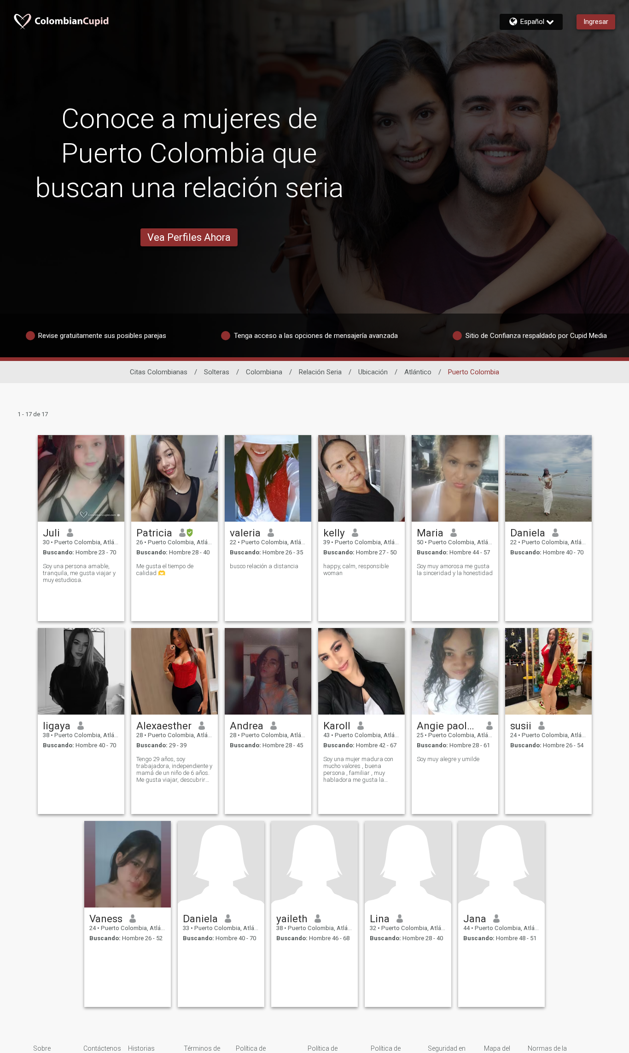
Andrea (246, 726)
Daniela (527, 533)
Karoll (336, 726)
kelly (334, 533)
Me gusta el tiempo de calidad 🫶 (164, 569)
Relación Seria (320, 372)
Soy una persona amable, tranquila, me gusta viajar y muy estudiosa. (79, 573)
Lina (380, 919)
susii (520, 726)
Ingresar (595, 21)
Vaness (105, 919)
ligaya (56, 726)
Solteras (216, 372)
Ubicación (373, 372)
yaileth (292, 919)
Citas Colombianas (158, 372)
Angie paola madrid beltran (448, 726)
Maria (430, 533)
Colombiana (264, 372)
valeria (245, 533)
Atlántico (417, 372)
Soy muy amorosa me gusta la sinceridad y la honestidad (455, 569)
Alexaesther (164, 726)
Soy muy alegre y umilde (448, 759)
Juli (51, 533)
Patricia (154, 533)
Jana (474, 919)
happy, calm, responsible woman (356, 569)
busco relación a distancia (264, 566)
